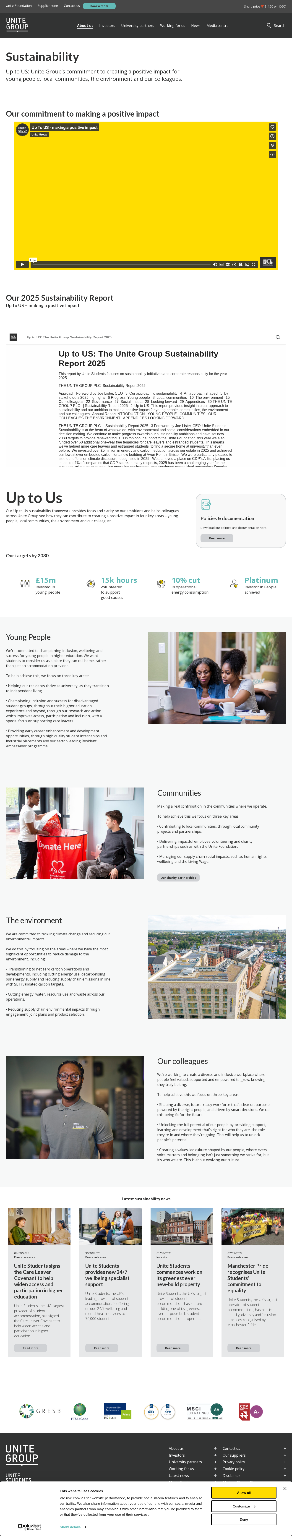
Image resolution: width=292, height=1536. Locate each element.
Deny (244, 1519)
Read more (217, 538)
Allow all (244, 1493)
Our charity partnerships (178, 877)
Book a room (99, 6)
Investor (162, 1257)
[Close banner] (285, 1488)
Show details (70, 1527)
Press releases (24, 1257)
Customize (241, 1506)
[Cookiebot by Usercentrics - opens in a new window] (30, 1527)
